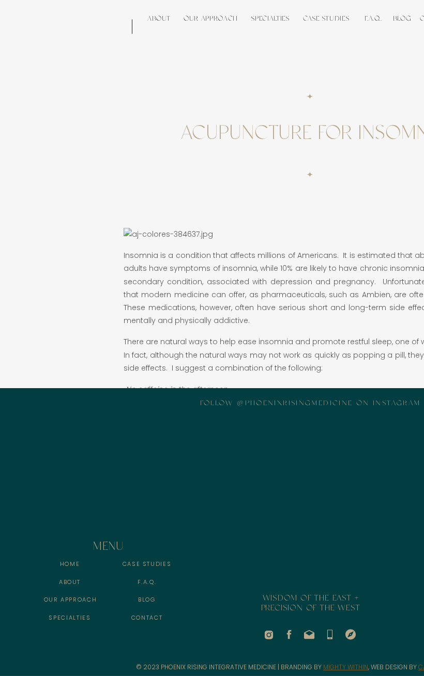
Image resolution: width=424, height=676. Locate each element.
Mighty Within (345, 667)
